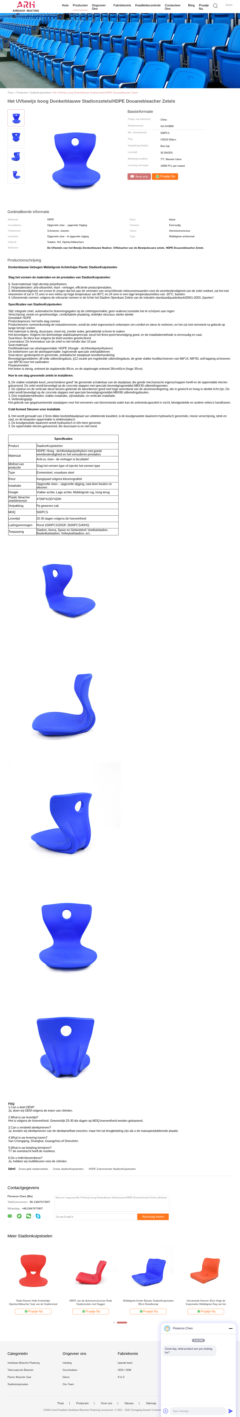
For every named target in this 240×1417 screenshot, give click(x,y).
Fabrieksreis (122, 5)
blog (191, 5)
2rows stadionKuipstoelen (68, 1168)
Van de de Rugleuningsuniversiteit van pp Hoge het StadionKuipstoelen (33, 1302)
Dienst (66, 1377)
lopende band (125, 1362)
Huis (65, 5)
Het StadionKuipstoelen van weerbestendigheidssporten (91, 1302)
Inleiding (67, 1362)
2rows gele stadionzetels (33, 1168)
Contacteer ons (173, 7)
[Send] (231, 1411)
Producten (80, 5)
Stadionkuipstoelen (18, 1384)
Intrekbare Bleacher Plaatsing (24, 1362)
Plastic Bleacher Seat (19, 1377)
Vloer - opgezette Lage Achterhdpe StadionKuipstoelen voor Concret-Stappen (148, 1302)
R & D (121, 1377)
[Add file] (165, 1411)
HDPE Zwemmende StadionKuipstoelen (112, 1168)
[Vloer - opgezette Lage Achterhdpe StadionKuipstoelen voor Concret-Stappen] (148, 1270)
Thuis (60, 1403)
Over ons (106, 1403)
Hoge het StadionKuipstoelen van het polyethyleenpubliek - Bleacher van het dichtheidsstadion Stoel (206, 1302)
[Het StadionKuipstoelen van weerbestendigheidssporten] (90, 1270)
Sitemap (151, 1403)
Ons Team (68, 1384)
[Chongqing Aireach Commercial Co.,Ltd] (26, 7)
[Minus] (230, 1328)
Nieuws (129, 1403)
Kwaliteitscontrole (148, 5)
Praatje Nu (204, 7)
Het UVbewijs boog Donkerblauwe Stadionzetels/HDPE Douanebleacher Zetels (95, 92)
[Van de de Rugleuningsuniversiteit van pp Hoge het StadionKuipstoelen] (33, 1270)
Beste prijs (141, 176)
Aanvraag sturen (153, 1216)
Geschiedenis (70, 1370)
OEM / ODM (124, 1370)
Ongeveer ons (99, 7)
